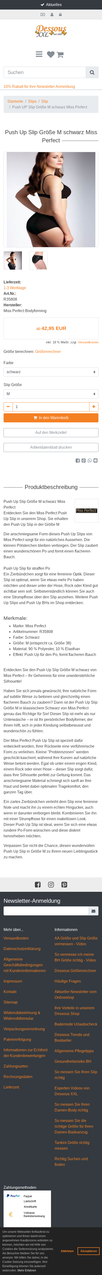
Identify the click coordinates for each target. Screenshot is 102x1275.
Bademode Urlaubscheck (76, 1024)
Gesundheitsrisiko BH (73, 1061)
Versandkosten (88, 342)
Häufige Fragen (68, 981)
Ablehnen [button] (67, 1251)
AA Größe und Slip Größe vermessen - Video (76, 941)
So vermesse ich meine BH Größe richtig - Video (75, 957)
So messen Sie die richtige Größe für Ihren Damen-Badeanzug (74, 1126)
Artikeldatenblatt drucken (51, 447)
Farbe (9, 363)
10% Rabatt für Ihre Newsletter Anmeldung (39, 87)
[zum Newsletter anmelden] (93, 910)
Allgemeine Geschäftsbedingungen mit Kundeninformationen (25, 965)
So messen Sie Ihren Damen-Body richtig (72, 1107)
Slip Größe (13, 385)
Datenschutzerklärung (22, 949)
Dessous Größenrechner (75, 971)
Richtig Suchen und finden (71, 1162)
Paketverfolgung (17, 1039)
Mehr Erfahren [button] (27, 1270)
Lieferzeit (11, 1087)
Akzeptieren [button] (88, 1251)
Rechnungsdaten (18, 1077)
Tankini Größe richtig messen (72, 1145)
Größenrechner (48, 352)
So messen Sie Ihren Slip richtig (76, 1075)
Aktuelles (54, 5)
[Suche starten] (92, 72)
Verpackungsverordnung (24, 1029)
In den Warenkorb (53, 418)
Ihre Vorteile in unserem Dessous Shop (74, 1011)
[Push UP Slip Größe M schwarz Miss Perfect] (51, 199)
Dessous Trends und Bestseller (72, 1037)
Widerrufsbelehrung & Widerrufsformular (22, 1015)
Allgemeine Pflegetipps (74, 1051)
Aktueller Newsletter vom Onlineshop (76, 994)
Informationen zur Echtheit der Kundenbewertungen (25, 1053)
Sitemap (11, 1002)
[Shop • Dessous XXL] (51, 31)
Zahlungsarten (16, 1066)
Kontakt (10, 992)
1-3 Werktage (15, 288)
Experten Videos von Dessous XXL (72, 1091)
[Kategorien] (39, 54)
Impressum (13, 981)
